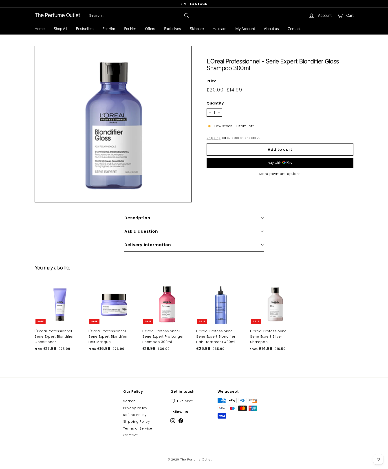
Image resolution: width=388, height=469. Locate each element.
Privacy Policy (135, 408)
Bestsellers (85, 28)
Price (212, 81)
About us (271, 28)
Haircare (219, 28)
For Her (130, 28)
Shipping (214, 138)
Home (40, 28)
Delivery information (147, 245)
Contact (294, 28)
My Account (245, 28)
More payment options (280, 173)
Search (129, 401)
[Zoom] (113, 124)
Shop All (60, 28)
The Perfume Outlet (57, 15)
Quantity (215, 103)
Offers (150, 28)
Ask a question (141, 231)
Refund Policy (135, 415)
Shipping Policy (136, 421)
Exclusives (172, 28)
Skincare (197, 28)
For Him (108, 28)
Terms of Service (137, 428)
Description (137, 218)
